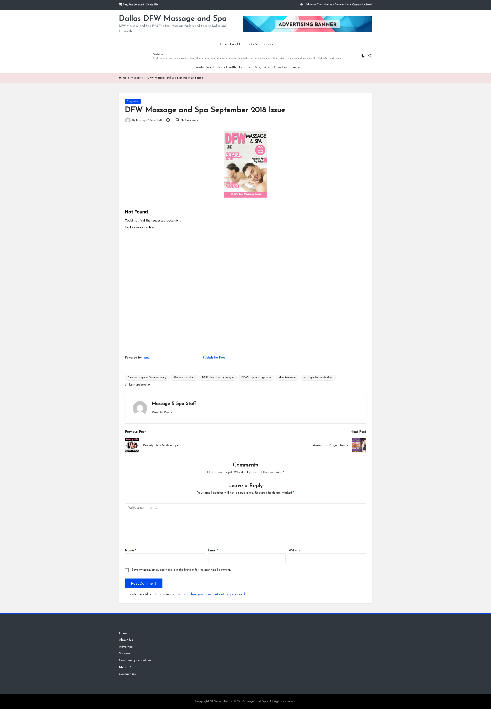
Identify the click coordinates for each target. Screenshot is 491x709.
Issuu (146, 357)
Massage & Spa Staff (174, 403)
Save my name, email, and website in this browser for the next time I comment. (181, 570)
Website (294, 550)
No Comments (189, 120)
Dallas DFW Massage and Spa (173, 19)
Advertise (126, 646)
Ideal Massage (287, 377)
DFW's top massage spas (256, 377)
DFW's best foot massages (218, 377)
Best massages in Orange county (147, 377)
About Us (126, 640)
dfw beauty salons (184, 377)
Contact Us (127, 674)
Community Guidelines (135, 660)
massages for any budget (318, 377)
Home (123, 633)
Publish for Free (214, 357)
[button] (162, 412)
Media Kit (126, 667)
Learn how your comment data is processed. (213, 594)
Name (130, 550)
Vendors (124, 653)
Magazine (133, 101)
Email (213, 550)
